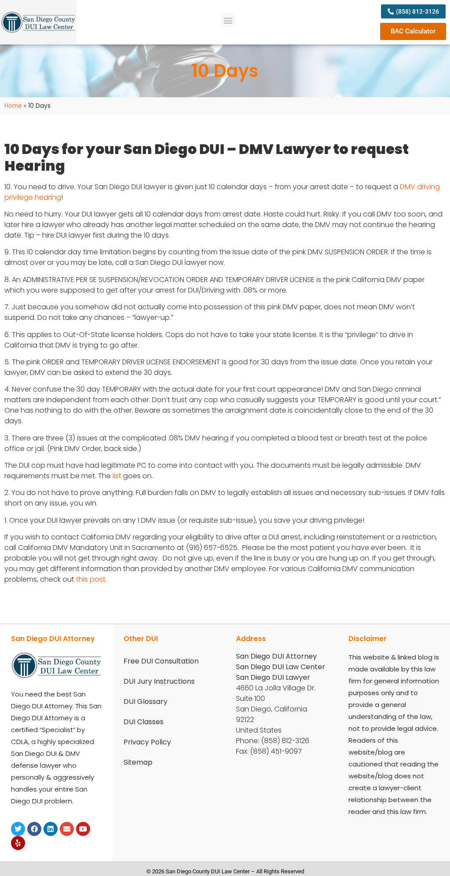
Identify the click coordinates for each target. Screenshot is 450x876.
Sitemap (137, 762)
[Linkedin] (51, 829)
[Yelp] (18, 843)
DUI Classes (143, 722)
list (116, 476)
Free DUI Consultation (161, 661)
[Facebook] (34, 829)
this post (90, 579)
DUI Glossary (145, 701)
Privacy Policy (147, 742)
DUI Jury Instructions (159, 681)
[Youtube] (83, 829)
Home (13, 106)
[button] (228, 20)
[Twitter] (18, 829)
